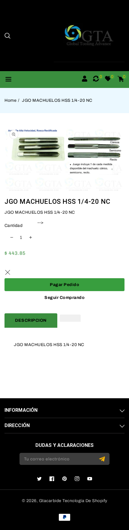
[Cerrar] (7, 272)
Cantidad (13, 225)
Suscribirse (103, 459)
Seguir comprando (64, 297)
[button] (7, 36)
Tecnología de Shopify (84, 500)
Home (10, 100)
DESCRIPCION (31, 320)
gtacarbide (50, 500)
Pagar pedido (64, 284)
